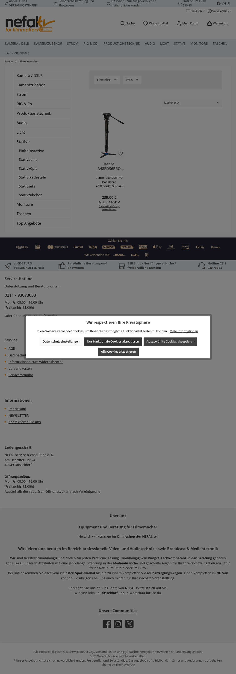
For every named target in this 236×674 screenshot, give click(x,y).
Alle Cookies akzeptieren (118, 352)
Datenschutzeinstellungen (61, 341)
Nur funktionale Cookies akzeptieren (113, 341)
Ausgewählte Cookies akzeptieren (170, 341)
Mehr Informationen (184, 331)
